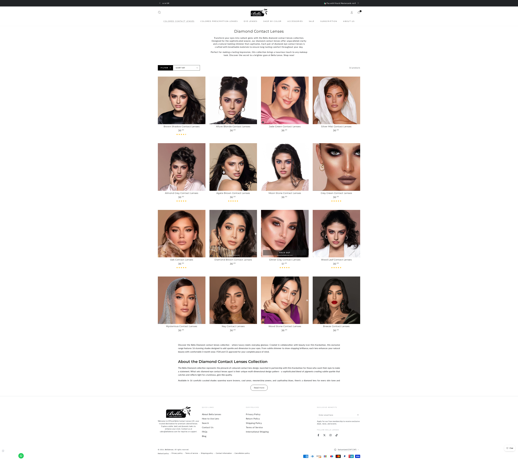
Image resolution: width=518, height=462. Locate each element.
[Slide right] (358, 3)
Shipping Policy (254, 423)
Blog (204, 436)
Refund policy (163, 453)
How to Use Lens (210, 418)
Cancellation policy (242, 453)
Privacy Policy (253, 414)
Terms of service (191, 453)
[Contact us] (21, 455)
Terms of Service (254, 427)
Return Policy (253, 418)
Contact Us (208, 427)
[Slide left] (160, 3)
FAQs (204, 431)
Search (205, 423)
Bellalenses (169, 450)
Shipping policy (207, 453)
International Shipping (257, 431)
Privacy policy (177, 453)
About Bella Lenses (211, 414)
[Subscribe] (358, 415)
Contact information (224, 453)
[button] (159, 12)
